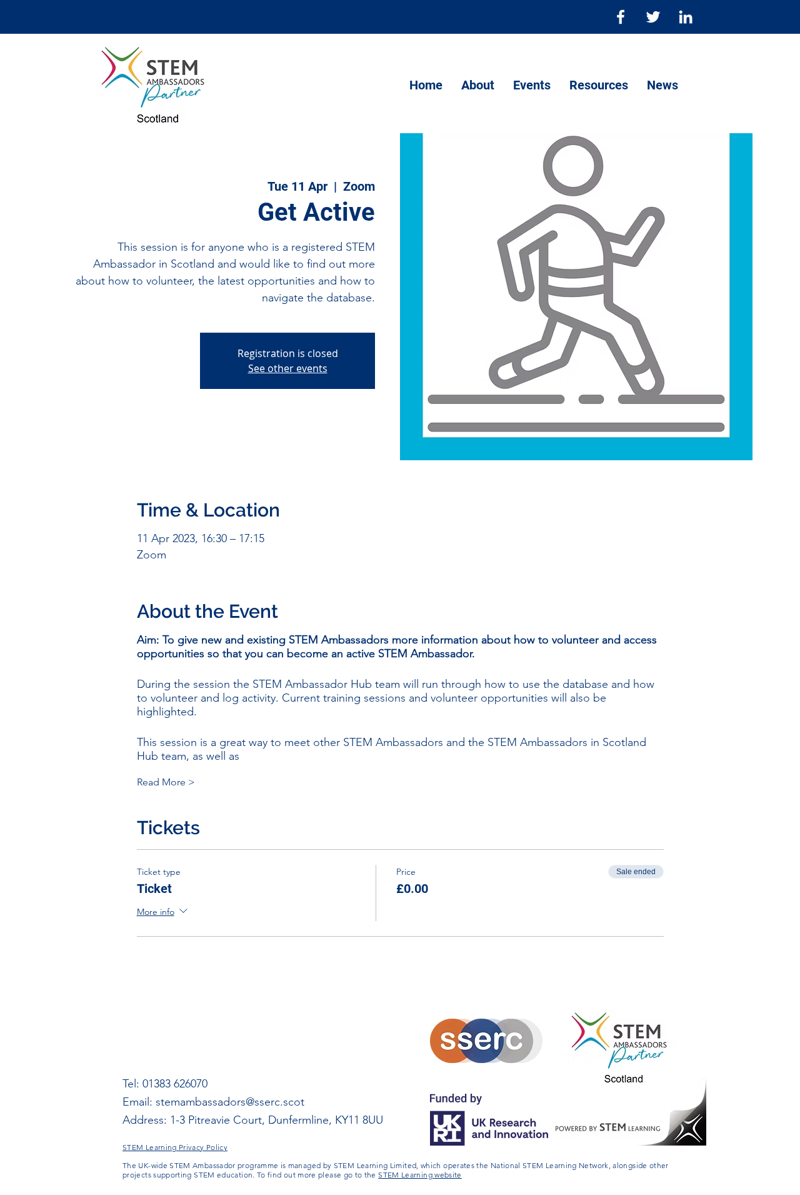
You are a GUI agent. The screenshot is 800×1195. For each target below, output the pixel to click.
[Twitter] (653, 17)
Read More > (166, 782)
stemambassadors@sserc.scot (230, 1102)
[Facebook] (620, 17)
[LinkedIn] (685, 17)
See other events (288, 368)
